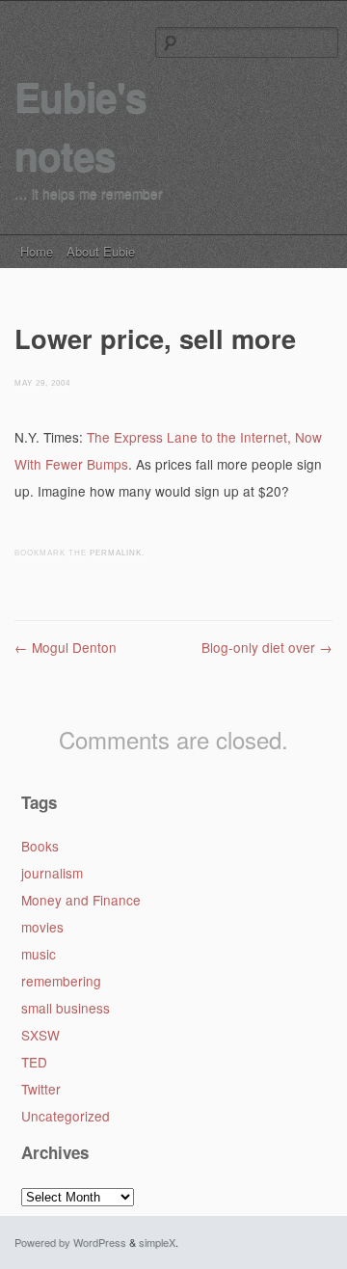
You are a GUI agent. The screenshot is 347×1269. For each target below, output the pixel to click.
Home (36, 251)
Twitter (41, 1088)
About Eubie (101, 251)
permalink (116, 553)
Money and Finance (81, 899)
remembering (61, 980)
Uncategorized (65, 1115)
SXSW (40, 1034)
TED (34, 1061)
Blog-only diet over (267, 647)
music (38, 953)
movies (42, 926)
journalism (52, 872)
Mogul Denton (65, 647)
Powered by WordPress (70, 1242)
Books (40, 845)
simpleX (157, 1242)
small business (65, 1007)
